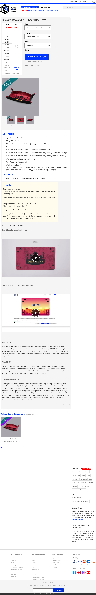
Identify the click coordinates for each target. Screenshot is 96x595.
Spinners (75, 479)
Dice (90, 479)
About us (13, 560)
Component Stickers (78, 490)
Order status (55, 562)
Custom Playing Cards (38, 579)
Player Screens (84, 486)
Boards (74, 472)
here (33, 218)
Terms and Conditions (17, 569)
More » (3, 447)
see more (66, 404)
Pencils (91, 483)
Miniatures (83, 479)
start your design (37, 56)
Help (12, 562)
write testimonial (57, 404)
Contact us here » (77, 519)
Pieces (56, 10)
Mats (83, 475)
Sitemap (13, 574)
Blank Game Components (80, 501)
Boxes (81, 472)
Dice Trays (75, 483)
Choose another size (32, 65)
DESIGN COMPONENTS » (29, 7)
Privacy (13, 572)
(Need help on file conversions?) (15, 206)
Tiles (88, 475)
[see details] (36, 42)
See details (12, 356)
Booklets (84, 483)
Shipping (13, 565)
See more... (35, 572)
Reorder (54, 567)
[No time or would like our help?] (34, 61)
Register (54, 565)
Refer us (13, 576)
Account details (56, 560)
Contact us (14, 558)
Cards (87, 472)
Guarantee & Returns (17, 567)
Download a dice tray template (14, 191)
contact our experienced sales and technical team (40, 351)
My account (55, 558)
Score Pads (76, 475)
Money (74, 486)
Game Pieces (76, 497)
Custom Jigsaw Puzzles (38, 577)
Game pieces (35, 569)
